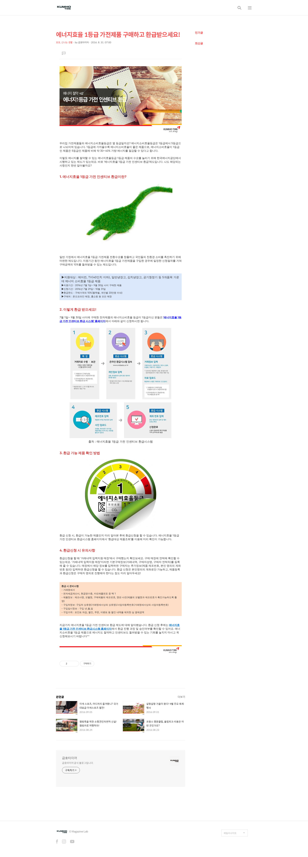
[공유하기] (70, 663)
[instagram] (64, 842)
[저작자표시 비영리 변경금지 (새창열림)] (99, 663)
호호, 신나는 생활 (64, 42)
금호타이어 (69, 758)
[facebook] (57, 842)
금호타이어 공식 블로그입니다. (78, 763)
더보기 (181, 697)
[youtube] (72, 842)
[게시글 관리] (75, 663)
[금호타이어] (64, 7)
